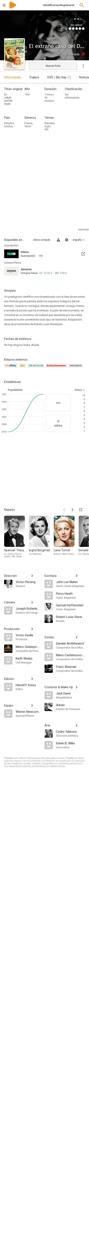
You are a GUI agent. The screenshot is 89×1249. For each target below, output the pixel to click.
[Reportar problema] (58, 240)
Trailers (34, 77)
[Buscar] (82, 5)
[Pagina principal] (12, 7)
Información (12, 77)
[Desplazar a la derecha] (72, 510)
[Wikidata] (76, 368)
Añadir (35, 344)
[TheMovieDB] (36, 368)
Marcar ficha (53, 65)
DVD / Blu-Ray (59, 77)
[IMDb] (23, 368)
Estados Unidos (9, 125)
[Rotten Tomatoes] (57, 368)
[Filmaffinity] (11, 368)
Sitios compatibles (42, 239)
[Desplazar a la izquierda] (64, 510)
